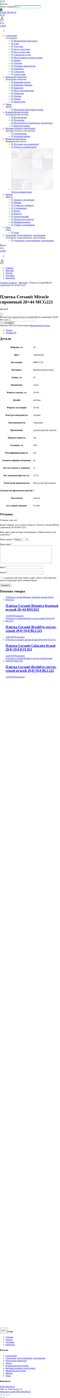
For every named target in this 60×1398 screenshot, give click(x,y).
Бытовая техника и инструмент (20, 1368)
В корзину (9, 323)
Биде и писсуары (21, 49)
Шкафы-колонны (21, 222)
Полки (16, 211)
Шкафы (17, 202)
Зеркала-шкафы (21, 216)
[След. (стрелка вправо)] (4, 1397)
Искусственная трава (23, 90)
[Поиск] (1, 9)
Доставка (10, 275)
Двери (9, 1363)
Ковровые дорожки (22, 85)
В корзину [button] (19, 616)
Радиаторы (18, 120)
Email (3, 572)
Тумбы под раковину (23, 205)
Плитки (17, 96)
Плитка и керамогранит (25, 147)
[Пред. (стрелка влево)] (1, 1397)
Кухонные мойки (21, 136)
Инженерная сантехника (25, 41)
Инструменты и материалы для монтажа (32, 123)
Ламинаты (18, 93)
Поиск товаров (7, 6)
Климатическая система (17, 1365)
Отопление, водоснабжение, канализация (33, 240)
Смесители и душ (22, 55)
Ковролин (18, 88)
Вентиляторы (20, 117)
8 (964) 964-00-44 (8, 12)
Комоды (17, 214)
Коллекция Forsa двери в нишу (28, 109)
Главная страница (8, 283)
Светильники (20, 133)
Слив (16, 43)
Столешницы (20, 208)
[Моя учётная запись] (2, 20)
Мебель (9, 1373)
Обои (16, 233)
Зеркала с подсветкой (23, 200)
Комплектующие (21, 126)
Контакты (10, 278)
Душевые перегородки (24, 66)
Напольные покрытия (16, 1360)
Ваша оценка (7, 539)
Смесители (18, 71)
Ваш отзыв (6, 544)
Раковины (18, 69)
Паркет (17, 99)
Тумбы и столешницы (24, 225)
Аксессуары (19, 74)
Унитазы (17, 63)
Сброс (3, 1330)
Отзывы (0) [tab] (11, 333)
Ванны (17, 60)
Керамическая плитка (39, 325)
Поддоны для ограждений (26, 144)
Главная (9, 268)
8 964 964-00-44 (7, 1386)
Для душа (18, 46)
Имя (3, 567)
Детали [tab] (9, 330)
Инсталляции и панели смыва (28, 57)
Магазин (10, 270)
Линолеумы (19, 102)
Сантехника (11, 1355)
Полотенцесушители (23, 219)
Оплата (9, 273)
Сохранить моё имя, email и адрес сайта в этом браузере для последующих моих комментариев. (28, 579)
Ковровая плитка (21, 82)
